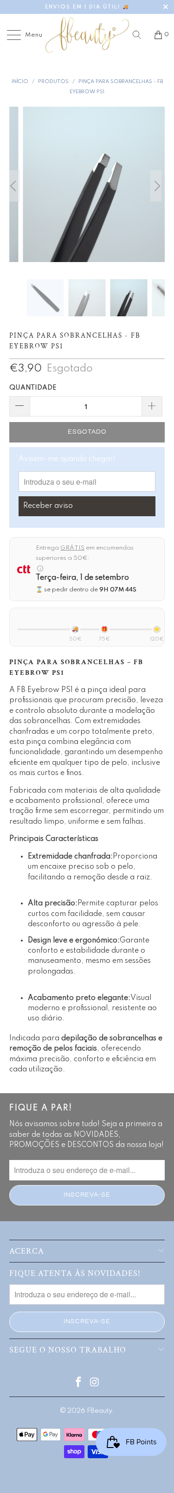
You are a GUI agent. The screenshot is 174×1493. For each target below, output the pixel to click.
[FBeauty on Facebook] (78, 1383)
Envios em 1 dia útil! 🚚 (87, 7)
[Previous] (18, 186)
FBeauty (99, 1411)
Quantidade (33, 387)
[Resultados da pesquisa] (140, 35)
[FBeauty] (87, 35)
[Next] (156, 186)
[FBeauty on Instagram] (95, 1383)
